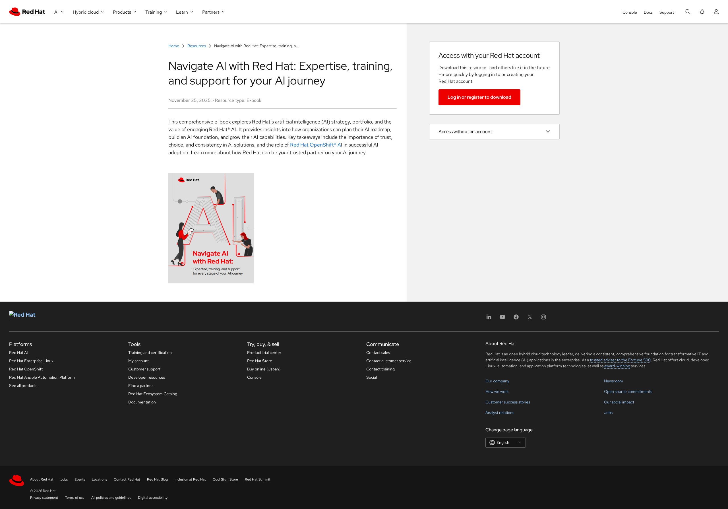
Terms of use (74, 497)
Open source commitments (628, 391)
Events (80, 479)
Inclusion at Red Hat (190, 479)
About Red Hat (41, 479)
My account (138, 360)
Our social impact (619, 402)
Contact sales (378, 352)
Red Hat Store (259, 360)
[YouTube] (502, 319)
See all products (23, 385)
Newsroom (613, 381)
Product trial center (264, 352)
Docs (648, 12)
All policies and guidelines (111, 497)
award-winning (617, 365)
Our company (497, 381)
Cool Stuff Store (225, 479)
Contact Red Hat (127, 479)
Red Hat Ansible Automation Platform (42, 377)
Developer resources (146, 377)
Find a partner (140, 385)
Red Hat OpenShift (26, 369)
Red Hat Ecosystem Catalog (152, 393)
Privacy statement (44, 497)
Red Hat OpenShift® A (315, 144)
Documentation (142, 402)
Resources (197, 45)
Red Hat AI (18, 352)
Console (629, 12)
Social (371, 377)
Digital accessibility (152, 497)
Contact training (380, 369)
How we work (497, 391)
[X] (529, 319)
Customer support (144, 369)
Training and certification (150, 352)
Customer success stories (507, 402)
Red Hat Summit (257, 479)
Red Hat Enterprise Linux (31, 360)
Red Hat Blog (157, 479)
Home (174, 45)
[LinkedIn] (488, 319)
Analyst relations (499, 412)
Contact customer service (388, 360)
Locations (99, 479)
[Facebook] (516, 319)
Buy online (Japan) (264, 369)
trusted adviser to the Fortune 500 (620, 359)
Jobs (608, 412)
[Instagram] (543, 319)
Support (666, 12)
